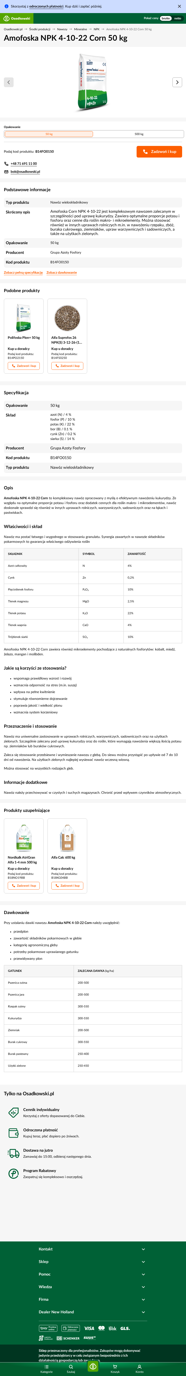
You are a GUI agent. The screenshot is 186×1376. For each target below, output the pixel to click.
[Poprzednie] (9, 82)
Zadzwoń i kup (26, 365)
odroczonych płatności (46, 6)
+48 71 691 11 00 (24, 164)
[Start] (93, 1366)
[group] (171, 18)
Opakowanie (12, 127)
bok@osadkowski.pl (25, 172)
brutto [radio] (166, 18)
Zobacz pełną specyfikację (23, 272)
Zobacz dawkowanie (61, 272)
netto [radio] (177, 18)
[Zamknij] (179, 6)
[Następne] (177, 82)
